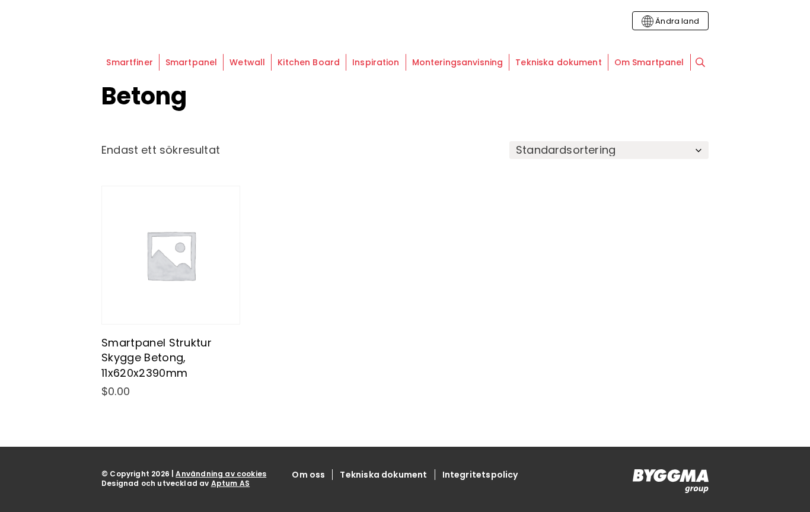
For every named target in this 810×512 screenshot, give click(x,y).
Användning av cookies (221, 474)
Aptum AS (230, 483)
